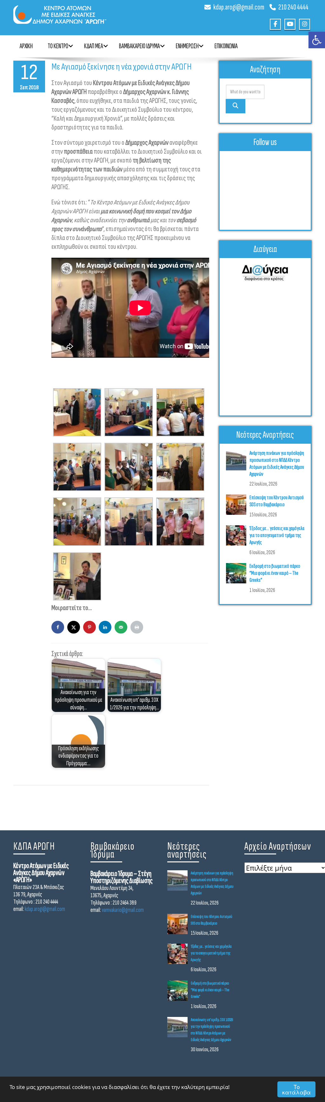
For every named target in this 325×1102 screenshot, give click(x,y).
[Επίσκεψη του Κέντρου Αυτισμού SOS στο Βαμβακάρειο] (237, 505)
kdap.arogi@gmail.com (238, 7)
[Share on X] (73, 627)
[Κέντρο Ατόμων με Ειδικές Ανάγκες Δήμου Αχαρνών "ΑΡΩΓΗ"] (85, 12)
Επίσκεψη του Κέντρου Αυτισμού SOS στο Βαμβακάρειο (276, 501)
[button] (316, 40)
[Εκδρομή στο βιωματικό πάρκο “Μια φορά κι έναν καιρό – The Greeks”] (237, 573)
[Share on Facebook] (57, 627)
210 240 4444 (293, 7)
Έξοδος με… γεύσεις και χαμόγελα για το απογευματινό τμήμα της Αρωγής (276, 535)
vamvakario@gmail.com (123, 910)
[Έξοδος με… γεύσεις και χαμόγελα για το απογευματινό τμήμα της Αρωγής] (237, 535)
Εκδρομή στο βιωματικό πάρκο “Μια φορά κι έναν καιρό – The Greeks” (274, 573)
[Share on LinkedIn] (105, 627)
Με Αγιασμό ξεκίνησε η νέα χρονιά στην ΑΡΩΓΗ (121, 67)
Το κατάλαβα (296, 1089)
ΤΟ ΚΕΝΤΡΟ (58, 46)
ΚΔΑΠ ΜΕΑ (93, 46)
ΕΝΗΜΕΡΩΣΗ (187, 46)
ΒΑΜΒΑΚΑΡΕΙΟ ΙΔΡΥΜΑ (139, 46)
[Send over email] (121, 627)
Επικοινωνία (226, 46)
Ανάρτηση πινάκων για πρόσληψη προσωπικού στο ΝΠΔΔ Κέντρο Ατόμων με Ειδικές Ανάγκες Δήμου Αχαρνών (276, 463)
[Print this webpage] (136, 627)
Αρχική (26, 46)
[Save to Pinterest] (89, 627)
